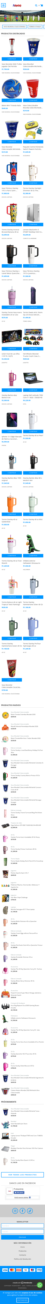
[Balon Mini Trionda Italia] (12, 89)
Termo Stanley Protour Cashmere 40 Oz (23, 849)
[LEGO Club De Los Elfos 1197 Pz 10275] (12, 337)
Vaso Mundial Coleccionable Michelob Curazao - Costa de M (26, 788)
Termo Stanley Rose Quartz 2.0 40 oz (22, 1160)
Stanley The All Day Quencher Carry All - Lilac (25, 1030)
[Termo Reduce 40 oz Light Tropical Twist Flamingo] (12, 585)
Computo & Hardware (29, 238)
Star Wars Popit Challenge (19, 897)
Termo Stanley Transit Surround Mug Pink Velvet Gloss (26, 814)
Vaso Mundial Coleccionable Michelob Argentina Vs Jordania (27, 1079)
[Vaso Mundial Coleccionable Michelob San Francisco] (12, 130)
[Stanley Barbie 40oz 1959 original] (12, 461)
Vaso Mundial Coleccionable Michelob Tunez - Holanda (25, 1112)
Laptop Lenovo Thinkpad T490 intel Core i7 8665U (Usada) (27, 1137)
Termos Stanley (35, 27)
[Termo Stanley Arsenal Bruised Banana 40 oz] (12, 213)
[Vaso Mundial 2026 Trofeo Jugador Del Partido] (12, 47)
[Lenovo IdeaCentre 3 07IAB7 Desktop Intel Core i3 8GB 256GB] (33, 213)
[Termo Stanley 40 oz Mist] (33, 502)
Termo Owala (27, 321)
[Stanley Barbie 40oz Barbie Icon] (12, 378)
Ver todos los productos (22, 1175)
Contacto (22, 1255)
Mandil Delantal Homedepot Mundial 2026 (24, 726)
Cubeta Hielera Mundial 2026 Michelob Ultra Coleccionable (25, 1091)
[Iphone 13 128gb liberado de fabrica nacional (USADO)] (12, 420)
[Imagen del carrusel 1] (22, 16)
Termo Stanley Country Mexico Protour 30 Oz (25, 775)
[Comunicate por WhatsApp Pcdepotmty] (40, 1285)
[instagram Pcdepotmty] (15, 1211)
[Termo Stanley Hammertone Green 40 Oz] (12, 627)
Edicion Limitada (7, 197)
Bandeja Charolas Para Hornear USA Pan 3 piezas (27, 1148)
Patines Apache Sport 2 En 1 (20, 873)
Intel (24, 404)
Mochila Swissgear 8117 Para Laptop (22, 909)
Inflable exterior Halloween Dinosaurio (23, 1018)
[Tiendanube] (22, 1283)
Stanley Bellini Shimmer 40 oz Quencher (24, 921)
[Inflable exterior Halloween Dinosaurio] (33, 544)
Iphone (4, 445)
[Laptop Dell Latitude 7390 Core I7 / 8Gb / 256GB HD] (33, 378)
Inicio (22, 1247)
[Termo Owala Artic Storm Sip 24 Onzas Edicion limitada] (33, 296)
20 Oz (3, 321)
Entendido (23, 1300)
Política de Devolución (22, 1259)
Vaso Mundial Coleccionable (14, 27)
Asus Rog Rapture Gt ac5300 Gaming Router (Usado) (25, 1006)
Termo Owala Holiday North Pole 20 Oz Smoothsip (27, 861)
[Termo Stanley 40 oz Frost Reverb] (12, 544)
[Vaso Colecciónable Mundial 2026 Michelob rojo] (33, 89)
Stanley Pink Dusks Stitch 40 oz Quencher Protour (26, 945)
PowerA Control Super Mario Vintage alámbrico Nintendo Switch (26, 994)
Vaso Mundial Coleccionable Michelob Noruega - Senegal (26, 801)
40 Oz (24, 442)
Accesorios (26, 155)
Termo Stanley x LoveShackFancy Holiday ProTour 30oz (27, 751)
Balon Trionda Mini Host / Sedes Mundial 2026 (25, 738)
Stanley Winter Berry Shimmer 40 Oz (22, 981)
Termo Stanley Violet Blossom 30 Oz (22, 1066)
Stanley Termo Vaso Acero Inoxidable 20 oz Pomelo (27, 1042)
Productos (22, 1251)
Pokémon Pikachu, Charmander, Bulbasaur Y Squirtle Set (25, 886)
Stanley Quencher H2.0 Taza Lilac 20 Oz (23, 1054)
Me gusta (20, 1192)
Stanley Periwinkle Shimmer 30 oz (22, 957)
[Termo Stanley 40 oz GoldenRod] (12, 502)
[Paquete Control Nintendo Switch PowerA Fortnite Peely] (33, 130)
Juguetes (4, 362)
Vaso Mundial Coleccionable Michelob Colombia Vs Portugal (27, 764)
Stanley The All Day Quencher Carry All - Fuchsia (26, 969)
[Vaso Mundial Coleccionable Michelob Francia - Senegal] (33, 47)
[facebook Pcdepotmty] (22, 1211)
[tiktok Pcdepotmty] (30, 1211)
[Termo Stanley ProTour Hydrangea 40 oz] (33, 627)
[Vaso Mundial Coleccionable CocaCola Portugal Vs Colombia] (12, 668)
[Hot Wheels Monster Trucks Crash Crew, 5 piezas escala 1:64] (33, 337)
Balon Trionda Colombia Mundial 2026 (23, 714)
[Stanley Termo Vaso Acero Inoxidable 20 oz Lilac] (12, 296)
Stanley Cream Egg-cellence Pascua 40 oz (24, 933)
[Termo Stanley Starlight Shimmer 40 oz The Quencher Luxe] (33, 171)
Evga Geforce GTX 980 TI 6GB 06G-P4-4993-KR (26, 825)
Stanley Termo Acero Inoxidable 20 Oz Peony (25, 837)
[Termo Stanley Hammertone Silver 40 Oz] (33, 585)
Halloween (26, 569)
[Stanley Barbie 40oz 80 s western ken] (33, 461)
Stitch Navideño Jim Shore (19, 1124)
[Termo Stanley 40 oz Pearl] (33, 420)
